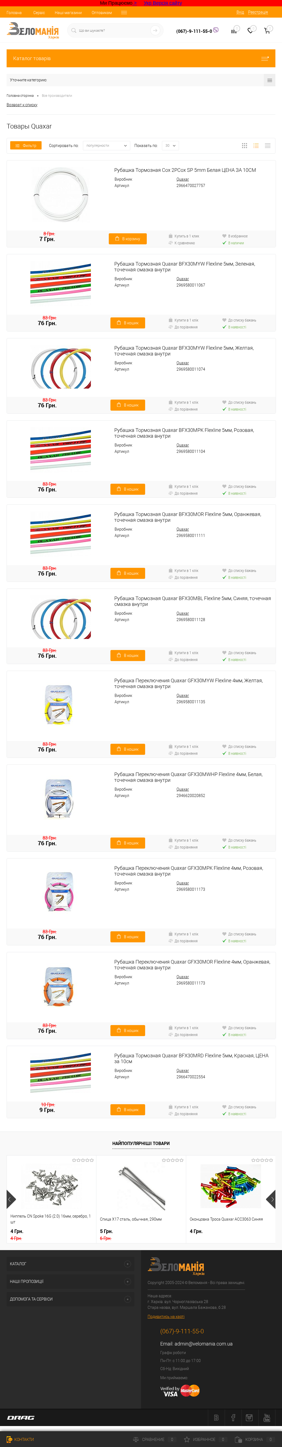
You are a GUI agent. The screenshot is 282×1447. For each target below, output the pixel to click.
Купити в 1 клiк (186, 320)
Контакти (23, 1439)
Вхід (240, 12)
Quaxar (183, 179)
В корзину (131, 239)
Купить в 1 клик (187, 236)
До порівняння (186, 327)
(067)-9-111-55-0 (194, 31)
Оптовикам (102, 12)
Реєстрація (258, 12)
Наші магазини (68, 12)
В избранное (238, 236)
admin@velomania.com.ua (204, 1344)
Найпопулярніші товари (141, 1143)
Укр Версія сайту (163, 3)
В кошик (131, 323)
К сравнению (185, 242)
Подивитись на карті (166, 1316)
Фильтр (29, 145)
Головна (14, 12)
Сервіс (39, 12)
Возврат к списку (22, 105)
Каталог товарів (32, 58)
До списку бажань (242, 320)
